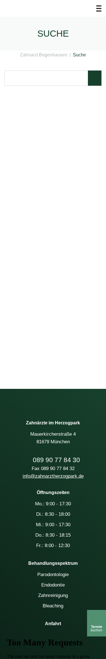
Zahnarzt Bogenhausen (43, 54)
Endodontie (53, 585)
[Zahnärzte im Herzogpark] (53, 401)
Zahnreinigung (53, 595)
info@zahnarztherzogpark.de (53, 476)
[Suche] (86, 8)
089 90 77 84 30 (56, 460)
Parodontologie (53, 574)
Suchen (94, 78)
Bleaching (53, 606)
